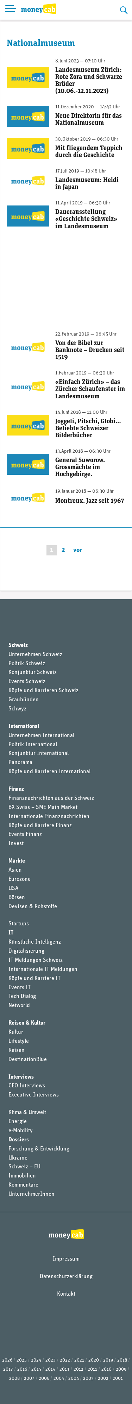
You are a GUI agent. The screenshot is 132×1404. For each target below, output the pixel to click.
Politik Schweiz (26, 664)
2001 (118, 1378)
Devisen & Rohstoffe (32, 907)
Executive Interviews (33, 1095)
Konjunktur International (38, 753)
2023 (50, 1360)
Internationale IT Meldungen (42, 969)
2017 (8, 1369)
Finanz (16, 789)
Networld (19, 1005)
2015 (36, 1369)
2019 (108, 1360)
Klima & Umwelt (27, 1112)
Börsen (16, 897)
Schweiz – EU (24, 1167)
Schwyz (17, 709)
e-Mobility (20, 1131)
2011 (92, 1369)
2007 (29, 1378)
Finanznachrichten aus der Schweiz (51, 798)
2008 (14, 1378)
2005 (59, 1378)
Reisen (16, 1050)
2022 (65, 1360)
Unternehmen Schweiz (35, 654)
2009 (121, 1369)
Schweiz (18, 645)
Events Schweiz (26, 681)
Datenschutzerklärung (66, 1277)
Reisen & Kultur (26, 1023)
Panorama (20, 762)
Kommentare (23, 1185)
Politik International (32, 745)
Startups (18, 924)
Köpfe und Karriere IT (34, 978)
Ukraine (17, 1158)
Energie (17, 1122)
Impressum (66, 1259)
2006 (44, 1378)
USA (13, 888)
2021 (79, 1360)
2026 (7, 1360)
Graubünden (23, 700)
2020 (93, 1360)
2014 (50, 1369)
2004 (73, 1378)
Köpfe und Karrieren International (49, 772)
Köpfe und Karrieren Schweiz (43, 691)
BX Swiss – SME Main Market (42, 807)
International (23, 726)
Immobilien (22, 1176)
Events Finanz (25, 834)
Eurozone (19, 879)
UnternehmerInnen (31, 1194)
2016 (22, 1369)
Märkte (16, 861)
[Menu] (10, 10)
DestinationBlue (27, 1059)
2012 (78, 1369)
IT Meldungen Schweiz (35, 960)
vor (77, 550)
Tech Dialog (22, 996)
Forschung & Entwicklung (38, 1149)
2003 (88, 1378)
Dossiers (18, 1140)
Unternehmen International (41, 735)
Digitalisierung (26, 951)
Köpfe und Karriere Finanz (40, 826)
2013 (64, 1369)
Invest (16, 843)
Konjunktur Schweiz (32, 672)
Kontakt (66, 1294)
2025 (22, 1360)
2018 (122, 1360)
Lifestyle (18, 1041)
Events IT (19, 988)
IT (10, 933)
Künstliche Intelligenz (34, 942)
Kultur (15, 1032)
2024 (36, 1360)
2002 (103, 1378)
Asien (15, 870)
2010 (106, 1369)
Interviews (21, 1077)
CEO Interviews (26, 1086)
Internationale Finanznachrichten (48, 816)
